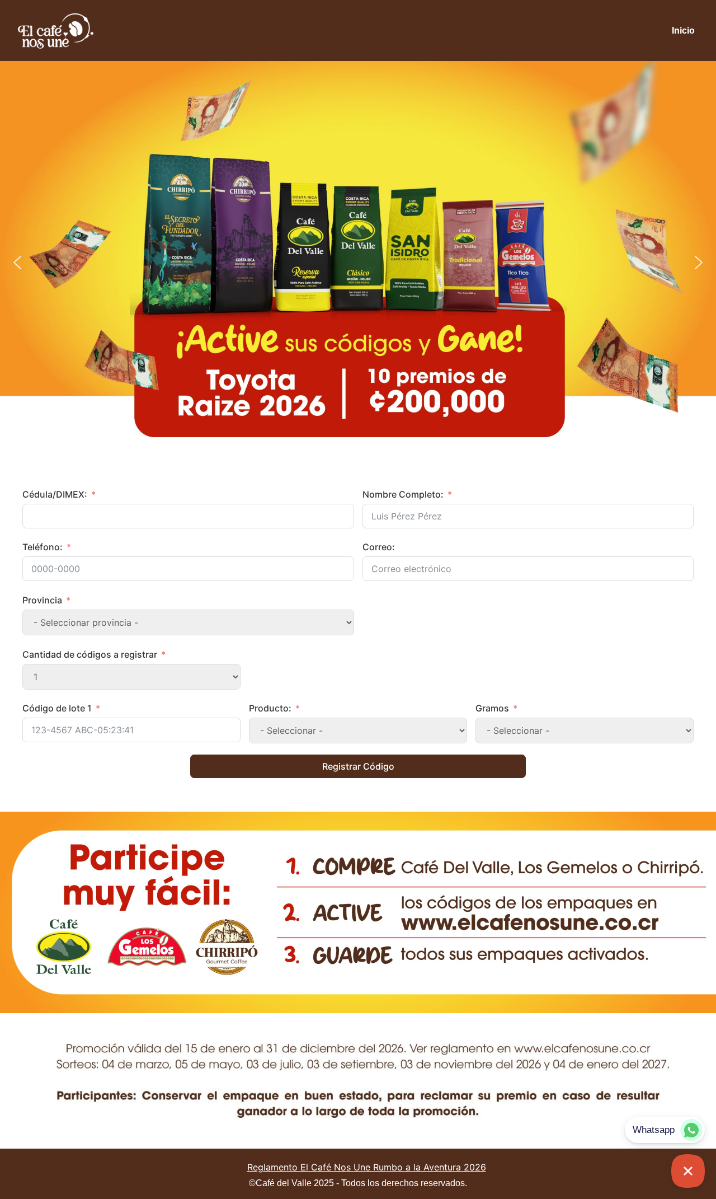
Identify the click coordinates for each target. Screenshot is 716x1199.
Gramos (492, 708)
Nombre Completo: (403, 494)
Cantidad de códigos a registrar (89, 654)
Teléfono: (42, 546)
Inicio (683, 30)
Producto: (270, 708)
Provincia (42, 600)
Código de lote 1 (57, 708)
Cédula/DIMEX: (54, 494)
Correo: (378, 546)
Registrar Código (358, 766)
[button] (17, 262)
